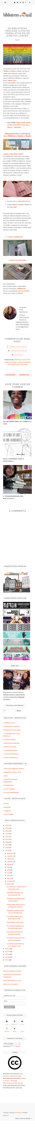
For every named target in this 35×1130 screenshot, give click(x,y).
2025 (7, 828)
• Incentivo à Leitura (9, 739)
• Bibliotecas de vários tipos (12, 730)
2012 (7, 960)
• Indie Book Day (8, 785)
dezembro (10, 853)
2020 (7, 842)
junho (8, 870)
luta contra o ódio (22, 364)
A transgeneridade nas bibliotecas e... (13, 497)
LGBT (9, 364)
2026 (7, 825)
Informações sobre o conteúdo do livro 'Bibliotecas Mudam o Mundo (17, 134)
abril (8, 875)
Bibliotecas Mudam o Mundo (12, 971)
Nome (5, 1001)
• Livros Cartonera (9, 789)
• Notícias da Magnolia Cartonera (13, 768)
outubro (9, 859)
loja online (14, 207)
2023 (7, 834)
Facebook (6, 1031)
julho (8, 867)
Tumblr (22, 1031)
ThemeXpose (18, 1112)
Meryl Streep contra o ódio (15, 922)
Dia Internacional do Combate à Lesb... (17, 423)
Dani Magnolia (23, 311)
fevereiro (10, 881)
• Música (6, 803)
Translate (17, 1046)
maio (8, 873)
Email (6, 1024)
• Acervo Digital (8, 814)
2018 (7, 847)
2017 (7, 850)
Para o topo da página (23, 1118)
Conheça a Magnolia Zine (15, 237)
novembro (10, 856)
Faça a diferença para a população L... (13, 460)
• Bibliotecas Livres (9, 723)
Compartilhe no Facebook (18, 347)
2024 (7, 831)
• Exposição (7, 807)
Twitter (14, 1031)
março (9, 878)
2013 (7, 957)
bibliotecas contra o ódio (22, 359)
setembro (10, 861)
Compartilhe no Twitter (19, 350)
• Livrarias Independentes (11, 792)
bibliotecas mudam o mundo (13, 362)
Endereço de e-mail (9, 995)
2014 (7, 954)
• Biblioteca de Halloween (11, 743)
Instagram (14, 1024)
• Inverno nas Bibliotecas (11, 754)
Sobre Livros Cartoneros (10, 984)
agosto (9, 864)
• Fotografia (7, 811)
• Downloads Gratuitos (10, 750)
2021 (7, 839)
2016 (7, 949)
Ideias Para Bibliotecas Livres (12, 980)
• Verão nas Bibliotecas (10, 757)
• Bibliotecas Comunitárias (11, 726)
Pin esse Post (18, 354)
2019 (7, 845)
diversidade (26, 362)
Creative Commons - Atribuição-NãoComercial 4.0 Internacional (14, 1080)
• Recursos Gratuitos (9, 746)
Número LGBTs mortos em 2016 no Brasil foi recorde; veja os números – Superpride (19, 124)
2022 (7, 836)
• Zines (5, 776)
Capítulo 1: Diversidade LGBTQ (13, 154)
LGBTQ (14, 364)
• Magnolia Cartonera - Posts (12, 772)
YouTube (22, 1024)
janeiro (9, 884)
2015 (7, 951)
